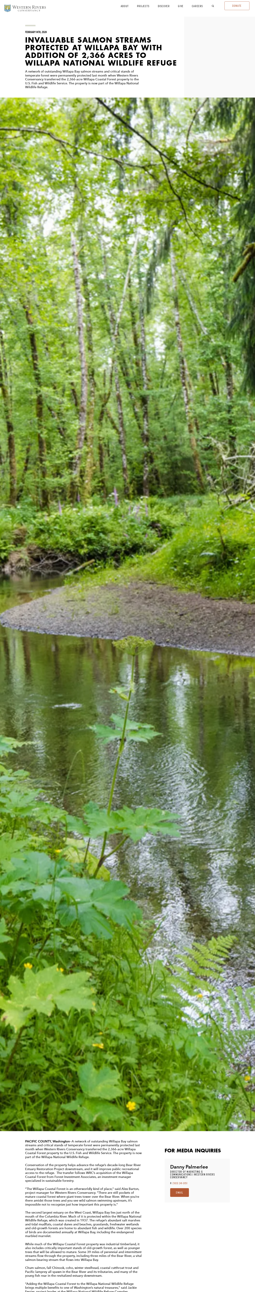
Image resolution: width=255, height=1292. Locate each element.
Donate (237, 5)
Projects (143, 6)
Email (179, 1192)
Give (180, 6)
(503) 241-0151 (180, 1183)
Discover (164, 6)
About (125, 6)
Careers (197, 6)
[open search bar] (215, 6)
